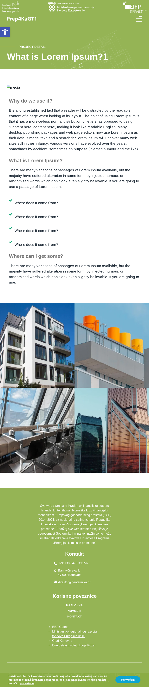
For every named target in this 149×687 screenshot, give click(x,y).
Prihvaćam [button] (128, 680)
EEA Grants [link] (60, 626)
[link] (5, 32)
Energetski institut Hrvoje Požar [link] (73, 645)
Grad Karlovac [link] (62, 640)
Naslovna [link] (74, 605)
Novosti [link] (74, 610)
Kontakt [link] (74, 616)
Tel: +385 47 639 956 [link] (73, 563)
